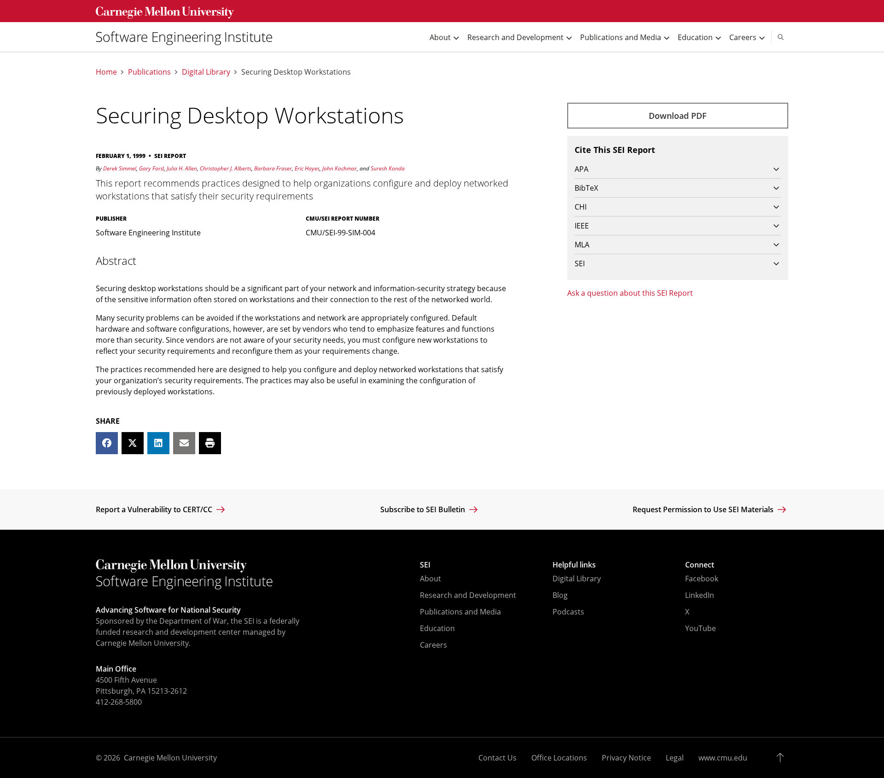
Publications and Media (460, 612)
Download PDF (678, 115)
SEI (425, 565)
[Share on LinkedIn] (158, 443)
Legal (675, 758)
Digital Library (206, 72)
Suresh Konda (388, 168)
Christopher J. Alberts (225, 168)
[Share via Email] (184, 443)
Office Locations (559, 758)
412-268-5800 (119, 702)
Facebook (701, 578)
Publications (149, 72)
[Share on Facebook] (107, 443)
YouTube (700, 628)
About (430, 578)
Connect (699, 565)
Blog (560, 595)
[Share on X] (133, 443)
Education (437, 628)
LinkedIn (699, 595)
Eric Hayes (307, 168)
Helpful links (574, 565)
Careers (433, 645)
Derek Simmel (119, 168)
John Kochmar (339, 168)
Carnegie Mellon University (170, 758)
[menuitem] (188, 37)
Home (106, 72)
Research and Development (468, 595)
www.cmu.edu (722, 758)
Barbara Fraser (273, 168)
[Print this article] (210, 443)
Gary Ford (151, 168)
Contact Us (497, 758)
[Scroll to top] (782, 757)
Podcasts (568, 612)
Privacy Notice (626, 758)
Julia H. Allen (182, 168)
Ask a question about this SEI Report (630, 293)
